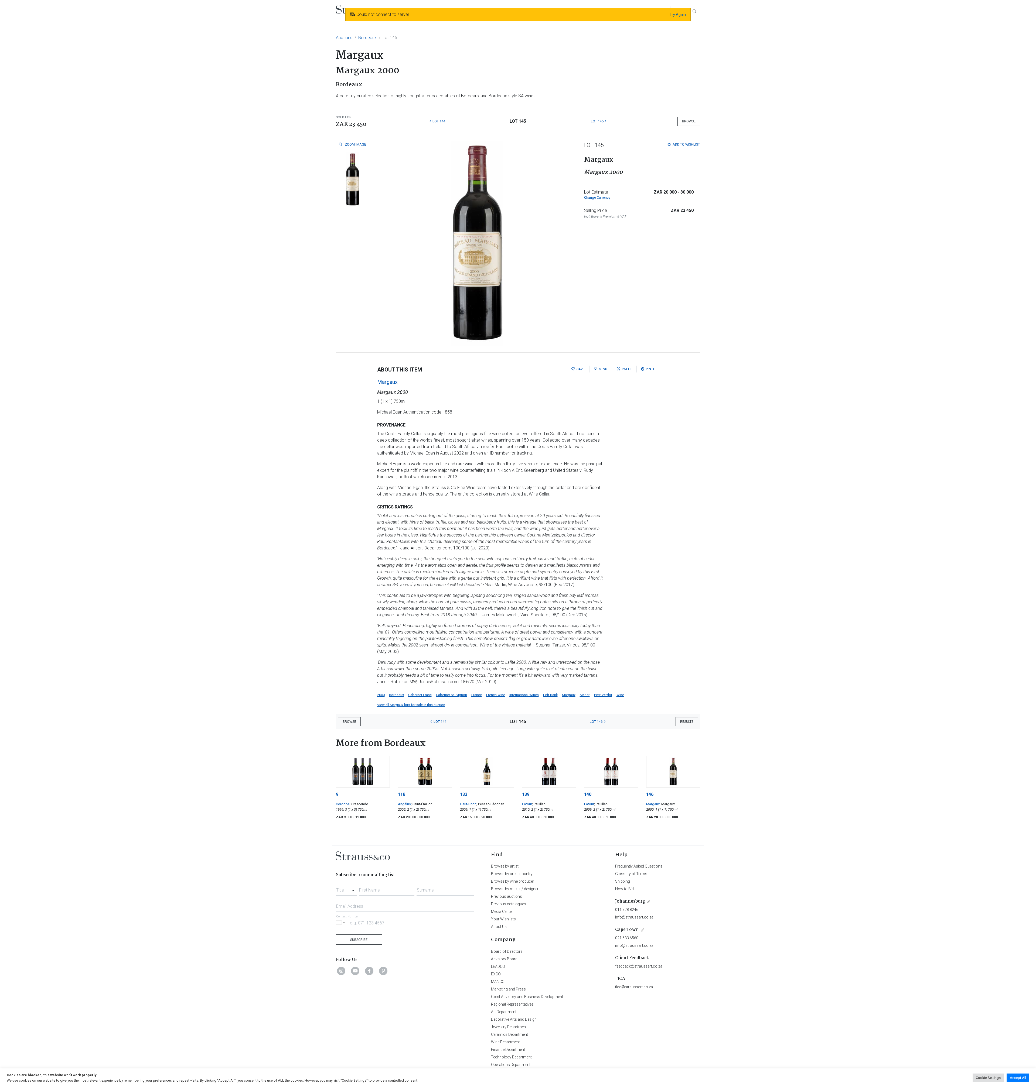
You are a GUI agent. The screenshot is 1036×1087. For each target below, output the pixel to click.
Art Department (503, 1012)
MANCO (498, 981)
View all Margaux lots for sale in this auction (411, 705)
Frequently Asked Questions (638, 866)
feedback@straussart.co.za (638, 966)
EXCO (496, 974)
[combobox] (346, 889)
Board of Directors (507, 951)
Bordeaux (367, 37)
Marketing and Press (508, 989)
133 (463, 794)
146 (649, 794)
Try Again (678, 14)
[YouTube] (355, 970)
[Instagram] (341, 970)
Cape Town (627, 929)
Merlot (585, 695)
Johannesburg (630, 901)
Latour (527, 804)
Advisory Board (504, 959)
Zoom (355, 144)
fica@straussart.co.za (634, 987)
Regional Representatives (512, 1004)
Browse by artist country (512, 874)
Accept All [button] (1018, 1078)
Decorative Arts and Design (514, 1019)
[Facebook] (369, 970)
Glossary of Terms (631, 874)
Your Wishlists (503, 919)
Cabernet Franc (420, 695)
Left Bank (550, 695)
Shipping (622, 881)
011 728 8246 (626, 909)
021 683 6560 (626, 938)
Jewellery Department (509, 1027)
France (476, 695)
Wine (620, 695)
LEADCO (498, 966)
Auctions (344, 37)
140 (587, 794)
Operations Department (510, 1064)
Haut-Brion (468, 804)
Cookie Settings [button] (988, 1078)
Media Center (502, 911)
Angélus (404, 804)
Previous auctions (506, 896)
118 (401, 794)
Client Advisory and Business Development (527, 997)
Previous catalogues (508, 904)
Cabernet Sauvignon (451, 695)
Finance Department (508, 1049)
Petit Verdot (603, 695)
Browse (689, 121)
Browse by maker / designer (515, 889)
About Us (499, 926)
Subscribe (358, 940)
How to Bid (624, 889)
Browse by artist (505, 866)
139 (525, 794)
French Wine (495, 695)
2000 (381, 695)
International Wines (524, 695)
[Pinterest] (383, 970)
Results (686, 722)
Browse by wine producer (512, 881)
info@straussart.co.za (634, 917)
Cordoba (343, 804)
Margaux (387, 382)
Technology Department (511, 1057)
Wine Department (505, 1042)
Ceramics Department (509, 1034)
